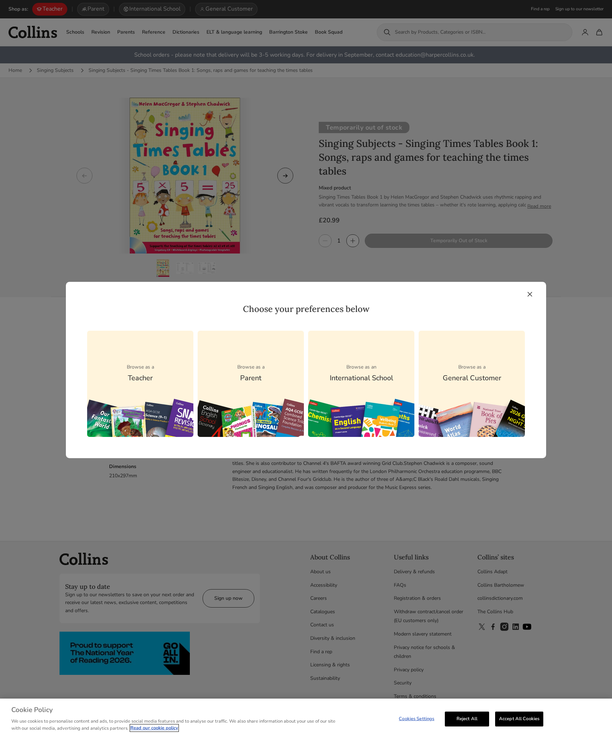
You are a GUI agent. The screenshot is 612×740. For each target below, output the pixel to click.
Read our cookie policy (154, 728)
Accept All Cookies (519, 718)
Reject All (467, 718)
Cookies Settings (416, 718)
